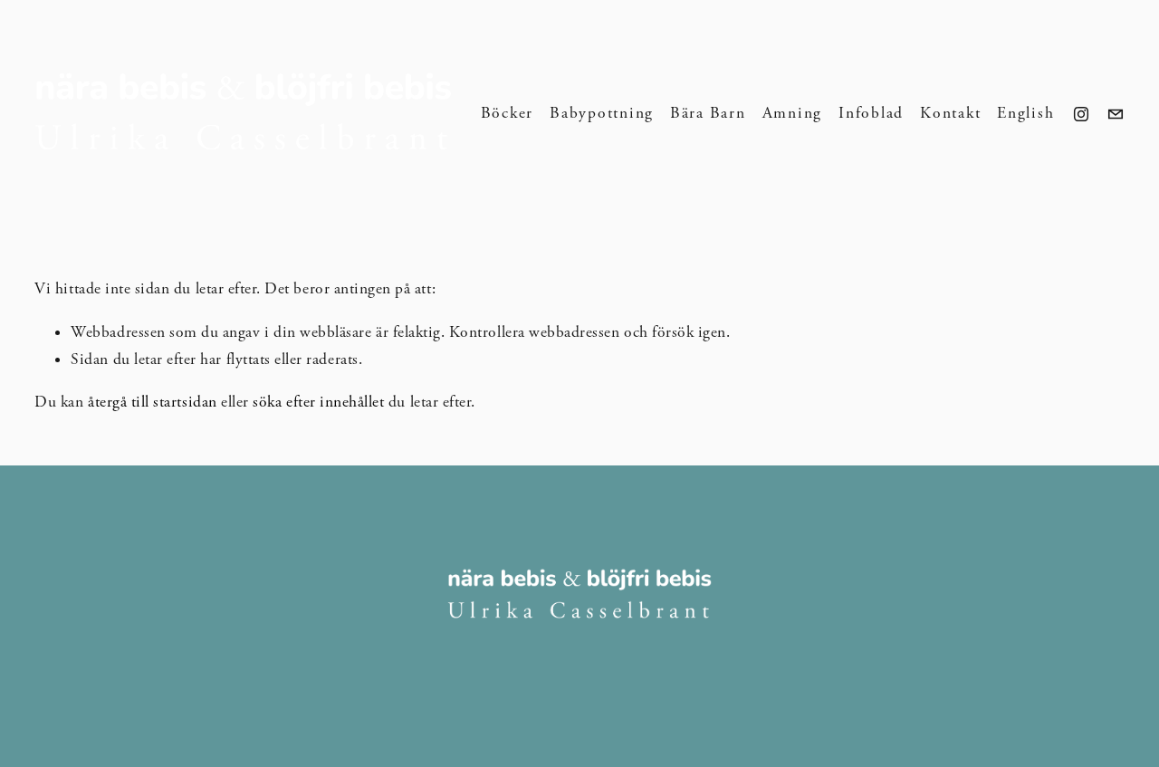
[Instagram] (1081, 114)
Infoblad (871, 113)
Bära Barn (708, 113)
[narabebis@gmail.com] (1115, 114)
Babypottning (602, 113)
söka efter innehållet (318, 402)
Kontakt (950, 113)
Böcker (507, 113)
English (1025, 113)
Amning (792, 113)
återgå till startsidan (152, 402)
